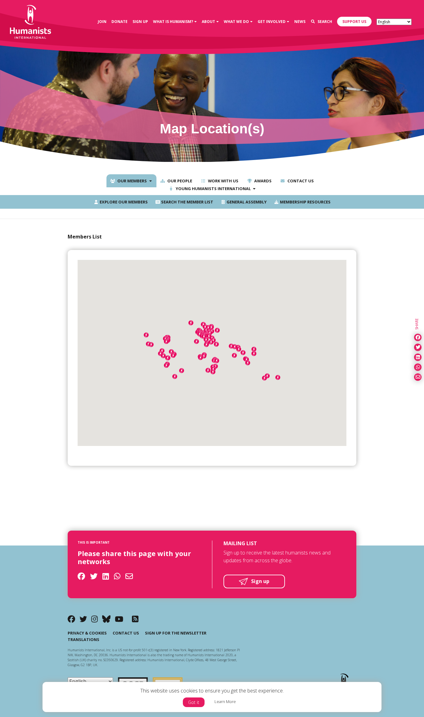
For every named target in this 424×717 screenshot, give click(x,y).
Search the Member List (186, 202)
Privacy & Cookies (87, 633)
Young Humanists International (213, 188)
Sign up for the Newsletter (175, 633)
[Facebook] (71, 619)
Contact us (300, 181)
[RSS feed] (135, 619)
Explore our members (123, 202)
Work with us (222, 181)
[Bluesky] (106, 619)
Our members (131, 181)
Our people (179, 181)
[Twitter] (83, 619)
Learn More (225, 701)
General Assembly (246, 202)
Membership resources (305, 202)
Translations (83, 639)
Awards (262, 181)
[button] (238, 349)
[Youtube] (119, 619)
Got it (193, 702)
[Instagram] (94, 619)
